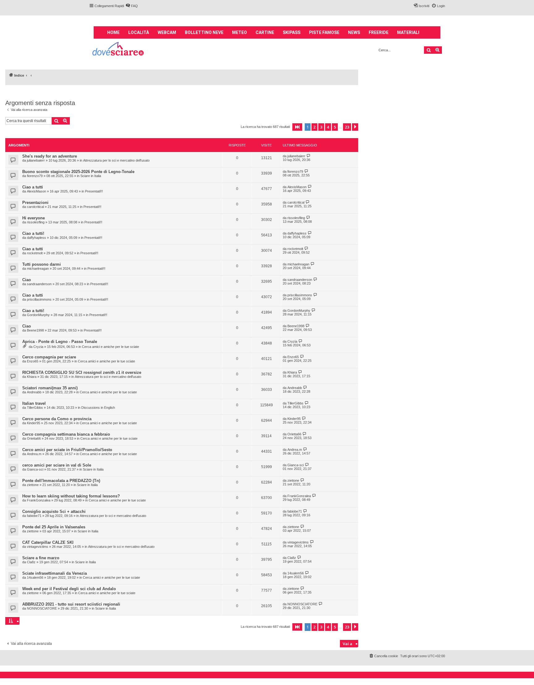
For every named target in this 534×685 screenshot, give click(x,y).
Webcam (167, 32)
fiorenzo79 (35, 176)
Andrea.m (34, 454)
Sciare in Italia (90, 176)
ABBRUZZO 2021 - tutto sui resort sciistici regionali (71, 604)
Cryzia (38, 347)
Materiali (408, 32)
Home (113, 32)
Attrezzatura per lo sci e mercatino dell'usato (116, 160)
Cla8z (31, 562)
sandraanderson (39, 284)
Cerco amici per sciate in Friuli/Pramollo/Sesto (67, 449)
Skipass (291, 32)
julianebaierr (36, 160)
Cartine (265, 32)
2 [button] (314, 127)
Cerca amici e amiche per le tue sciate (110, 347)
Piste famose (324, 32)
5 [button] (335, 127)
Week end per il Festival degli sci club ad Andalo (69, 588)
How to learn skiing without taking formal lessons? (71, 496)
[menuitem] (131, 6)
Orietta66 (34, 438)
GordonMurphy (38, 315)
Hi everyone (33, 218)
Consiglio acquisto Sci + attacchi (54, 511)
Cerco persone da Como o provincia (56, 418)
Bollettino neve (204, 32)
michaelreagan (38, 268)
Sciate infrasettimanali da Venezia (54, 573)
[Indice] (118, 50)
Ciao (26, 279)
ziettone (33, 485)
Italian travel (34, 403)
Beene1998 (35, 330)
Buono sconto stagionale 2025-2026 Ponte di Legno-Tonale (78, 171)
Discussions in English (98, 407)
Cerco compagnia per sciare (49, 357)
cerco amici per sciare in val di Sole (56, 465)
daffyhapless (36, 237)
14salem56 (35, 577)
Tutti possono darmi (41, 264)
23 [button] (347, 127)
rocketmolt (35, 253)
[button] (297, 127)
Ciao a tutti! (33, 233)
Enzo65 (32, 361)
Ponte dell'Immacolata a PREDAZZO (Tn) (61, 480)
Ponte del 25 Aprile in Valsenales (53, 527)
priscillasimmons (39, 299)
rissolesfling (35, 222)
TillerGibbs (35, 407)
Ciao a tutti (32, 187)
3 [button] (321, 127)
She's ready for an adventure (49, 156)
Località (138, 32)
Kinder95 (33, 423)
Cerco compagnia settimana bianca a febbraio (66, 434)
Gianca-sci (35, 469)
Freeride (378, 32)
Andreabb (34, 392)
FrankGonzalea (38, 500)
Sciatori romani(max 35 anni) (50, 388)
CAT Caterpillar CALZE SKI (48, 542)
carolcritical (35, 207)
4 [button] (328, 127)
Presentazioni (35, 202)
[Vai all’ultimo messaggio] (308, 156)
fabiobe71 (34, 516)
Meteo (239, 32)
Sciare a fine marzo (40, 558)
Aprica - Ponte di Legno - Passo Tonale (59, 341)
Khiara (31, 376)
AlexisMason (36, 191)
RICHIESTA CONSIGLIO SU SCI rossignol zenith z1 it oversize (81, 372)
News (354, 32)
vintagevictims (37, 546)
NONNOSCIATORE (42, 608)
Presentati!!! (94, 191)
